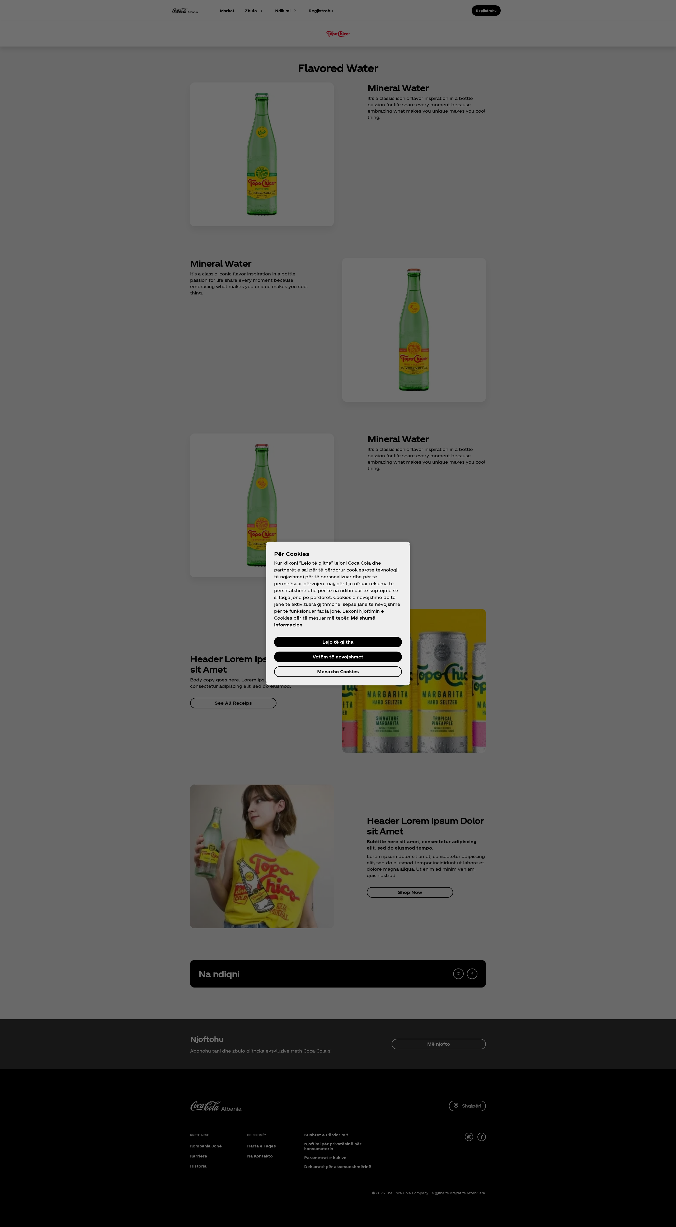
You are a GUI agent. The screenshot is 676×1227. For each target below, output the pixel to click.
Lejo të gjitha (338, 641)
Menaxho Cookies (338, 671)
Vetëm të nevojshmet (338, 656)
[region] (338, 613)
